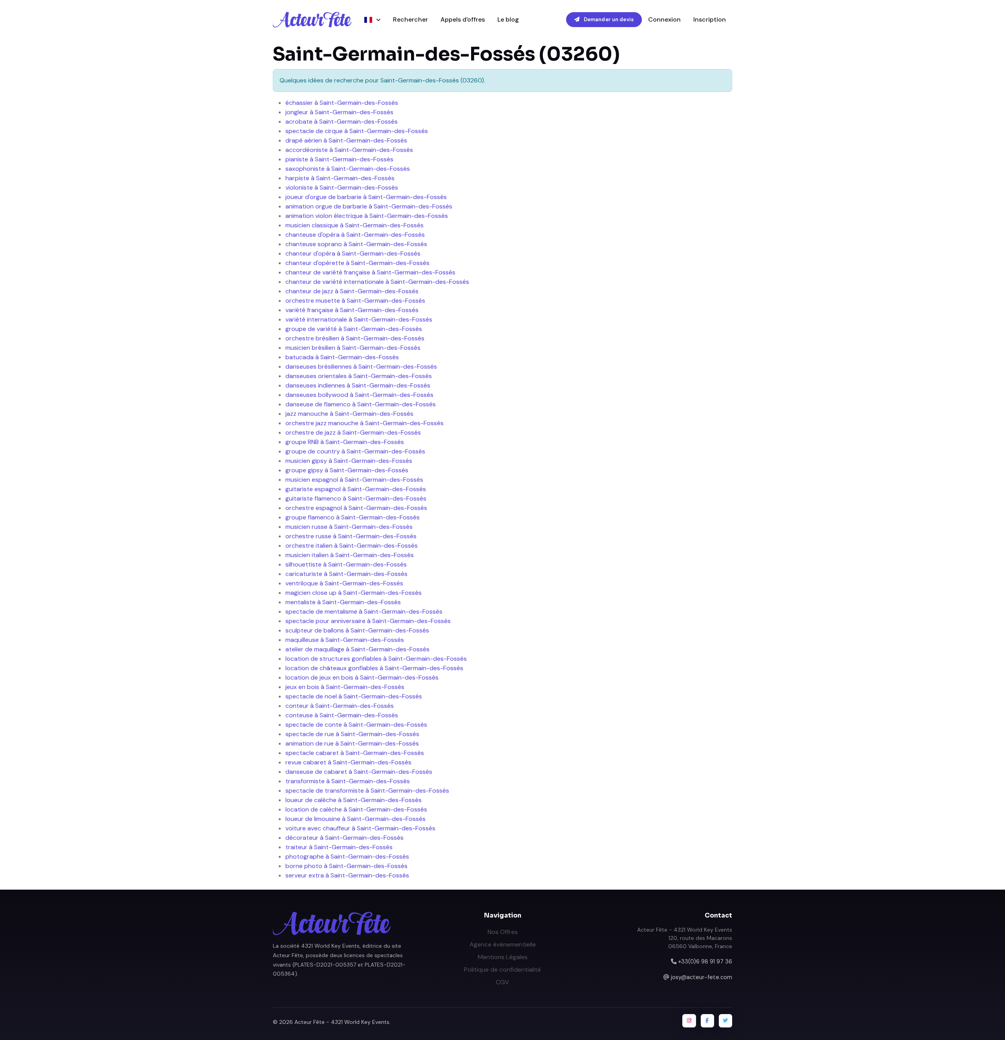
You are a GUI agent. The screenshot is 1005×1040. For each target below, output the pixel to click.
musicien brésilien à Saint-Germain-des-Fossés (352, 348)
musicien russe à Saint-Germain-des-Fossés (349, 527)
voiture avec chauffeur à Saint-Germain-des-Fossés (360, 828)
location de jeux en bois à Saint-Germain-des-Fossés (362, 677)
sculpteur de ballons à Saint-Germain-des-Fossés (357, 630)
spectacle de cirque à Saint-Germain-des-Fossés (356, 131)
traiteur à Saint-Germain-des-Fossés (339, 847)
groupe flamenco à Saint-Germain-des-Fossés (352, 517)
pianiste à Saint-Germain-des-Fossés (339, 159)
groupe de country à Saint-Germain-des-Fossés (355, 451)
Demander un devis (608, 19)
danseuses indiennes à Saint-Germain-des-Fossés (357, 385)
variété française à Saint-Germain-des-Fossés (351, 310)
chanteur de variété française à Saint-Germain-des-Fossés (370, 272)
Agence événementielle (503, 944)
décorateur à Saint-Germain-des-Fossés (344, 837)
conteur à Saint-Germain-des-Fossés (339, 706)
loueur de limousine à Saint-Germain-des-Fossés (355, 819)
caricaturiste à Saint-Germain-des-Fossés (346, 574)
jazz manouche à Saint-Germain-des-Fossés (349, 413)
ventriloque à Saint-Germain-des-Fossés (344, 583)
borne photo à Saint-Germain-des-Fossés (346, 866)
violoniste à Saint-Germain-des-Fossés (341, 187)
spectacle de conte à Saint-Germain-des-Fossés (356, 724)
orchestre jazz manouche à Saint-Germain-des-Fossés (364, 423)
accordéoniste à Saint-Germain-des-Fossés (349, 150)
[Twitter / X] (725, 1020)
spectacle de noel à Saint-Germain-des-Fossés (353, 696)
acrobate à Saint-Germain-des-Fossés (341, 121)
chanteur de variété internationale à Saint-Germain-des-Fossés (377, 282)
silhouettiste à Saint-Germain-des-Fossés (346, 564)
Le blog (508, 19)
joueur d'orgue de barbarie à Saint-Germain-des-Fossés (366, 197)
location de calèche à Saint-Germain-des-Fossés (356, 809)
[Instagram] (689, 1020)
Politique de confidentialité (502, 969)
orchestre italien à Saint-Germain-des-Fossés (351, 545)
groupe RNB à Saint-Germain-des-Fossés (344, 442)
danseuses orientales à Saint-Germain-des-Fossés (358, 376)
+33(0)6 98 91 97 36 (705, 961)
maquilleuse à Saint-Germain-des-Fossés (344, 640)
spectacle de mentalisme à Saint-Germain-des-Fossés (363, 611)
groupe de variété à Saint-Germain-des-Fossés (353, 329)
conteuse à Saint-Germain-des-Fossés (341, 715)
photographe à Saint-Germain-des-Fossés (347, 856)
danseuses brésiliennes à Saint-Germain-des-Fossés (361, 366)
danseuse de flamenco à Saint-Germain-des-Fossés (360, 404)
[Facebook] (707, 1020)
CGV (502, 982)
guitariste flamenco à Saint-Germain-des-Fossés (355, 498)
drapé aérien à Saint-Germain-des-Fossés (346, 140)
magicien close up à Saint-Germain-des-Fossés (353, 593)
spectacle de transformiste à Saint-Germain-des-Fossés (367, 790)
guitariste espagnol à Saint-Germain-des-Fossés (355, 489)
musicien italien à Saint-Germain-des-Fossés (349, 555)
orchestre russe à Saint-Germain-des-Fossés (351, 536)
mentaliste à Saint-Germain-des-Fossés (343, 602)
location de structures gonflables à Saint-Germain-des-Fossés (376, 658)
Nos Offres (503, 932)
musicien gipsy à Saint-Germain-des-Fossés (348, 461)
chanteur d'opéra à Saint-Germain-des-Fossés (352, 253)
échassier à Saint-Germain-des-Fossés (341, 103)
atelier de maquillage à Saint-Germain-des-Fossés (357, 649)
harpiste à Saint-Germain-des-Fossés (340, 178)
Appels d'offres (462, 19)
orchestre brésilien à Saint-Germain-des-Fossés (354, 338)
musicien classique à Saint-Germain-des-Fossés (354, 225)
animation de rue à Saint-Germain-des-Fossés (352, 743)
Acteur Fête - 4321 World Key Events (341, 1021)
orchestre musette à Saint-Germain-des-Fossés (355, 300)
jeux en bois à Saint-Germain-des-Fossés (344, 687)
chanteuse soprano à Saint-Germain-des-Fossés (356, 244)
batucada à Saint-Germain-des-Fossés (342, 357)
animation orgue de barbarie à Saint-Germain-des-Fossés (368, 206)
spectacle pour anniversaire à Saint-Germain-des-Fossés (368, 621)
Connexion (664, 19)
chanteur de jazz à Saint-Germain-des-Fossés (351, 291)
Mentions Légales (503, 957)
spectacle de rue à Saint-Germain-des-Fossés (352, 734)
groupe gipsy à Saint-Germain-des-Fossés (346, 470)
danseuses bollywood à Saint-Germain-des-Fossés (359, 395)
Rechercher (410, 19)
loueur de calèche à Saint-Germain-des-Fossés (353, 800)
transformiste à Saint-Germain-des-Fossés (347, 781)
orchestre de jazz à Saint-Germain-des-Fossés (353, 432)
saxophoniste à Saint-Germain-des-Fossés (347, 168)
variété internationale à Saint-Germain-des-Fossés (358, 319)
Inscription (709, 19)
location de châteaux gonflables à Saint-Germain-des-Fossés (374, 668)
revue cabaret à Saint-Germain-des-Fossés (348, 762)
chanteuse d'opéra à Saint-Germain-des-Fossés (355, 234)
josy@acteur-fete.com (701, 977)
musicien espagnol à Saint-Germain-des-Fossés (354, 479)
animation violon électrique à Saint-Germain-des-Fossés (366, 216)
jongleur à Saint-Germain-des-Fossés (339, 112)
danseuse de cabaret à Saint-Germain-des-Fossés (358, 772)
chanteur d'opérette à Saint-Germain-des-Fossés (357, 263)
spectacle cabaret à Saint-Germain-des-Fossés (354, 753)
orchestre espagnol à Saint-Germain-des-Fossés (356, 508)
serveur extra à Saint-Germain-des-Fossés (347, 875)
